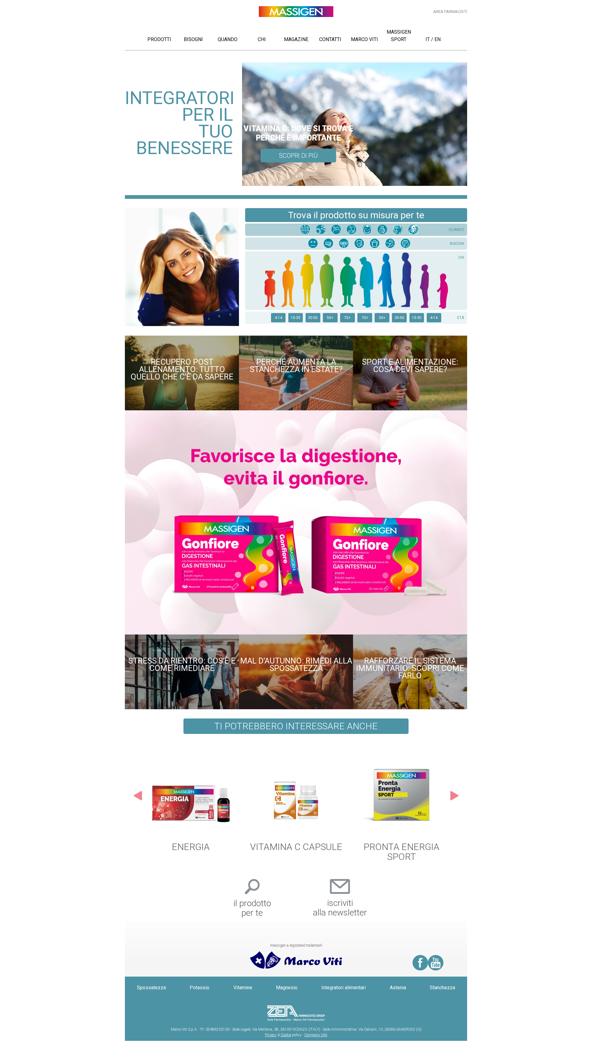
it (428, 39)
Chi (262, 39)
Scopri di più (298, 155)
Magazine (296, 39)
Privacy (271, 1035)
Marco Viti (364, 39)
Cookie (286, 1035)
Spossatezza (151, 987)
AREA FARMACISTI (450, 11)
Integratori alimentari (343, 987)
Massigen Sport (399, 35)
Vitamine (242, 987)
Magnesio (287, 987)
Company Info (315, 1035)
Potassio (199, 987)
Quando (227, 39)
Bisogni (193, 39)
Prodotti (159, 39)
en (437, 39)
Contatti (330, 39)
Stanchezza (442, 987)
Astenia (398, 987)
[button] (138, 800)
